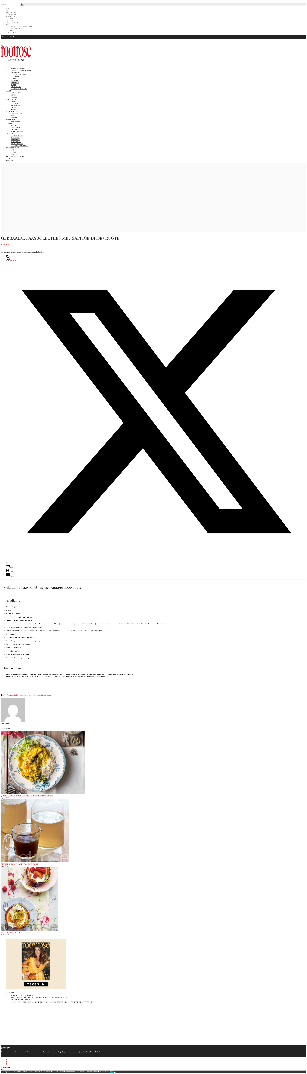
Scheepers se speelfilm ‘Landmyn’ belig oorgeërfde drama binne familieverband (52, 1002)
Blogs (13, 152)
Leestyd (9, 31)
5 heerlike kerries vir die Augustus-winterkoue (27, 796)
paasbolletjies (15, 695)
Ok (112, 1072)
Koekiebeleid (95, 1052)
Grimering (15, 105)
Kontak (9, 160)
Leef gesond (16, 113)
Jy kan (13, 85)
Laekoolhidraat (18, 74)
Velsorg (14, 103)
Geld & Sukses (17, 144)
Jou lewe (10, 134)
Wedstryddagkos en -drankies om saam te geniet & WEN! (39, 997)
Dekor (13, 125)
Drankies (15, 83)
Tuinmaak (15, 129)
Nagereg (15, 80)
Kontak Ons (11, 33)
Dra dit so (16, 93)
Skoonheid (11, 12)
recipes (38, 695)
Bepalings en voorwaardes (68, 1052)
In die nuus (16, 142)
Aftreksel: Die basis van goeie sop (19, 864)
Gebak (13, 78)
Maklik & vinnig (18, 68)
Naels (13, 107)
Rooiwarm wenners (16, 156)
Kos (7, 8)
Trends (14, 97)
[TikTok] (1, 1048)
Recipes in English (19, 89)
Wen (8, 24)
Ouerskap (15, 137)
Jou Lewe (10, 20)
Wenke (13, 95)
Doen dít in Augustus (22, 995)
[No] (115, 1072)
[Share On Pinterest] (6, 1064)
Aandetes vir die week (21, 70)
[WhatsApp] (5, 1048)
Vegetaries (16, 76)
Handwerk (15, 127)
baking (32, 695)
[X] (3, 1048)
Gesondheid (11, 14)
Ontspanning (12, 22)
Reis (12, 150)
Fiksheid (14, 117)
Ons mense (15, 121)
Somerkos (15, 72)
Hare (13, 101)
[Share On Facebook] (6, 1060)
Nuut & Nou (16, 87)
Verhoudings (17, 135)
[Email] (9, 1048)
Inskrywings (17, 28)
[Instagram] (7, 1048)
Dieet (13, 115)
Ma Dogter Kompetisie (21, 26)
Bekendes (10, 16)
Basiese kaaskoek (10, 932)
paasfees (6, 695)
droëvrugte (25, 695)
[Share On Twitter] (6, 1062)
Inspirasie (15, 140)
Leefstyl (10, 18)
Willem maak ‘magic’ (21, 1000)
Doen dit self (17, 131)
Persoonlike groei (19, 146)
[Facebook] (6, 1048)
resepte (49, 695)
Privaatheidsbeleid (50, 1052)
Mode (8, 10)
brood (43, 695)
